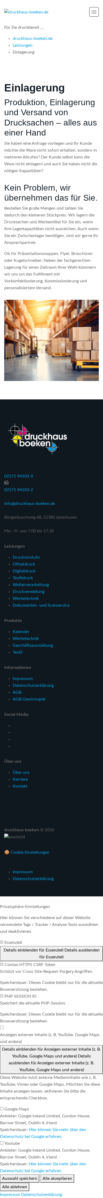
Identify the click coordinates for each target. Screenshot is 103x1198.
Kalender (21, 632)
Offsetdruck (24, 564)
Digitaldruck (24, 571)
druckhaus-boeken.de (33, 38)
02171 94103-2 (18, 490)
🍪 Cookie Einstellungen (26, 852)
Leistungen (22, 45)
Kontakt (20, 786)
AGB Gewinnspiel (29, 699)
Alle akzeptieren (57, 1178)
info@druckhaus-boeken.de (29, 503)
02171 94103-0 (18, 476)
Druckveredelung (28, 592)
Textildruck (23, 578)
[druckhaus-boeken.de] (26, 12)
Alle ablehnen (14, 1187)
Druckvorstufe (26, 557)
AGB (17, 692)
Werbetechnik (26, 598)
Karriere (20, 779)
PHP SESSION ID (20, 996)
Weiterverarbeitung (31, 585)
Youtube (12, 1143)
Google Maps (16, 1109)
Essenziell (13, 942)
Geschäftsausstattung (33, 645)
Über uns (21, 772)
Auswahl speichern (19, 1178)
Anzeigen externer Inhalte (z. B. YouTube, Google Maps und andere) (50, 1038)
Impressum (23, 679)
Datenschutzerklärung (33, 685)
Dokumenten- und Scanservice (41, 605)
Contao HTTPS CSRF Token (29, 965)
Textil (17, 652)
